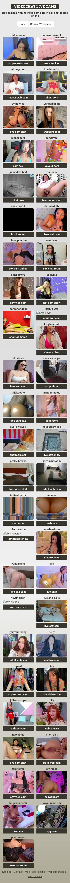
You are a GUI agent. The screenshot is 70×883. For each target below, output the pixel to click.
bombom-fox (52, 69)
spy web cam (18, 302)
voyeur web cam (18, 694)
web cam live (18, 607)
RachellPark (18, 138)
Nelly (52, 632)
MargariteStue (51, 392)
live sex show (51, 455)
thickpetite (18, 392)
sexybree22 (18, 206)
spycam (52, 831)
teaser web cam (18, 97)
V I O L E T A (52, 734)
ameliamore (18, 274)
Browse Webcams (40, 24)
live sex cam (18, 591)
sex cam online (18, 268)
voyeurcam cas (52, 426)
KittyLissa (18, 358)
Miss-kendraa (18, 529)
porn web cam (51, 762)
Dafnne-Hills (52, 206)
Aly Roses (51, 768)
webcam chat (52, 131)
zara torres (18, 768)
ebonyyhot (18, 69)
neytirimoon (18, 597)
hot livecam (18, 234)
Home (23, 24)
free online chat (51, 200)
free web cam (18, 386)
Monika (51, 495)
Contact (18, 871)
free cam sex (18, 420)
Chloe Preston (18, 240)
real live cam (51, 660)
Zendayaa (52, 138)
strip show (51, 386)
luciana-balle (52, 597)
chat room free (18, 337)
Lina (52, 666)
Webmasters (35, 876)
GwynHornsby (18, 632)
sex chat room (51, 268)
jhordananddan (18, 309)
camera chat (51, 352)
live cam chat (18, 131)
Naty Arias (18, 734)
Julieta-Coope (18, 700)
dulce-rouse (18, 35)
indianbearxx (18, 495)
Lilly (52, 700)
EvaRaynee (18, 103)
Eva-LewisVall (18, 426)
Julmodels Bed (18, 172)
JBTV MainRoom (52, 461)
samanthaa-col (52, 35)
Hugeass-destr (18, 803)
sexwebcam (52, 797)
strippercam (18, 728)
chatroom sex (18, 455)
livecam (18, 831)
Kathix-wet (51, 309)
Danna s (52, 172)
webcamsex (52, 728)
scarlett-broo (52, 529)
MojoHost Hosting (35, 871)
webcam (52, 523)
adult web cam (52, 489)
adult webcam (51, 318)
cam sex (18, 166)
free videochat (18, 489)
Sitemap (6, 871)
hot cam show (51, 302)
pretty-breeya (18, 461)
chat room (52, 97)
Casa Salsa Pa (51, 358)
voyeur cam (52, 166)
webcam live (51, 63)
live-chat (51, 591)
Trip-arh (18, 666)
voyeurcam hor (52, 803)
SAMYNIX (52, 274)
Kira (52, 563)
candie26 (51, 240)
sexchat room (18, 865)
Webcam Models (56, 871)
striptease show (18, 63)
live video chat (52, 694)
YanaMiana (18, 563)
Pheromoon (18, 837)
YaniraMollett (52, 103)
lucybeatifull (51, 324)
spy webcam (51, 557)
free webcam (52, 234)
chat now (18, 200)
